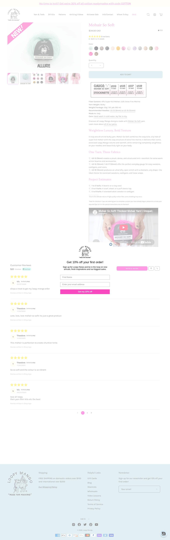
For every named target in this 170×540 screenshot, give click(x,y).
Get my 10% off (85, 292)
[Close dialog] (111, 244)
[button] (163, 533)
